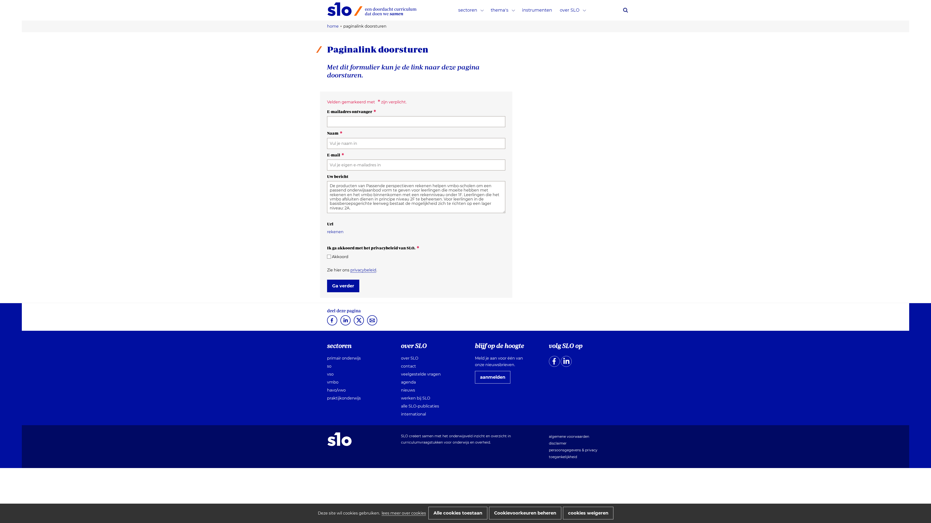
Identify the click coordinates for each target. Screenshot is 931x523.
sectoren (467, 10)
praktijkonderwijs (344, 398)
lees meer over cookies (404, 513)
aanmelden (494, 379)
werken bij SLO (415, 398)
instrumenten (537, 10)
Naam (335, 133)
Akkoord (340, 256)
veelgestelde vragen (421, 374)
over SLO (569, 10)
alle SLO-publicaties (420, 406)
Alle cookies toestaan (457, 513)
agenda (408, 382)
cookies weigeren (588, 513)
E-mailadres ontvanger (351, 111)
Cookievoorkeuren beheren (525, 513)
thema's (499, 10)
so (329, 366)
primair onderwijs (344, 358)
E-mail (335, 155)
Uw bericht (337, 176)
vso (330, 374)
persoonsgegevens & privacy (573, 450)
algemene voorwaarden (569, 436)
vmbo (332, 382)
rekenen (335, 232)
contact (408, 366)
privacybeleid (363, 270)
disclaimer (558, 443)
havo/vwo (336, 390)
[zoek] (625, 10)
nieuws (408, 390)
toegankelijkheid (563, 457)
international (413, 414)
